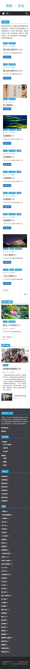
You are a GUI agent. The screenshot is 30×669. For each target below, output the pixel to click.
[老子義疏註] (15, 91)
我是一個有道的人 (6, 595)
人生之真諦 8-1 (9, 254)
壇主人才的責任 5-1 (11, 325)
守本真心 (3, 585)
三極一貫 (3, 525)
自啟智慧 (3, 623)
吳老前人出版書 (12, 99)
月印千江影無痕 (7, 444)
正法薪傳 (3, 602)
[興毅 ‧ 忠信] (3, 13)
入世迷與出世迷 (5, 553)
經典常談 (3, 620)
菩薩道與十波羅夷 (6, 637)
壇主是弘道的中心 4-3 (12, 49)
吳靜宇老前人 (4, 497)
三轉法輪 (3, 529)
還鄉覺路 (3, 644)
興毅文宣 (3, 627)
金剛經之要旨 (4, 648)
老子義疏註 (8, 105)
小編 (13, 102)
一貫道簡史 (4, 442)
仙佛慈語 (3, 539)
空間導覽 (3, 613)
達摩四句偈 (4, 641)
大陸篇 (4, 458)
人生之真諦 (6, 248)
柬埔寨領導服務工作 (12, 368)
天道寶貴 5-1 (8, 135)
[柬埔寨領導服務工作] (15, 355)
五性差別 (3, 532)
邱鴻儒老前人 (4, 480)
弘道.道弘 (3, 588)
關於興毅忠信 (4, 428)
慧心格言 (3, 592)
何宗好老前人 (4, 494)
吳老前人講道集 (12, 43)
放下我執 (3, 599)
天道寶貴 (18, 129)
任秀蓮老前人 (4, 501)
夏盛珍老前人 (4, 483)
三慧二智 (3, 522)
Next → (26, 294)
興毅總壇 (3, 634)
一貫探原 (3, 511)
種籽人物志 (6, 365)
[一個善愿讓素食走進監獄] (6, 397)
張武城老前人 (4, 476)
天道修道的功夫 (5, 574)
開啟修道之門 (4, 652)
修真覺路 (3, 546)
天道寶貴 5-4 (8, 199)
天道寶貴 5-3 (8, 178)
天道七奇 (3, 571)
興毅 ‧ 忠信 (15, 5)
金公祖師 (5, 451)
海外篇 (4, 465)
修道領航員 (4, 550)
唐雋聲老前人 (4, 490)
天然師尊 (5, 448)
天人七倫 (3, 567)
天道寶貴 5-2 (8, 157)
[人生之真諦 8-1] (15, 241)
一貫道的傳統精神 (6, 515)
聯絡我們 (3, 431)
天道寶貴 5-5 (8, 220)
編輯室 (13, 46)
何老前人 (3, 543)
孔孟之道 (3, 581)
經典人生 (3, 616)
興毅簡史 (3, 455)
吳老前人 (5, 43)
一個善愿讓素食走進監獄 (20, 396)
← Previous (5, 290)
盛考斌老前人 (4, 487)
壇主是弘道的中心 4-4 (12, 70)
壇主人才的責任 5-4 (8, 337)
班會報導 (3, 606)
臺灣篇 (4, 462)
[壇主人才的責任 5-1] (15, 312)
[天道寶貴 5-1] (15, 122)
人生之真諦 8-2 (9, 276)
